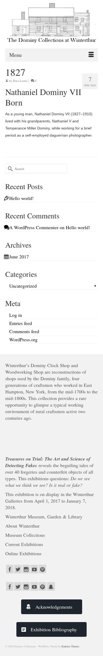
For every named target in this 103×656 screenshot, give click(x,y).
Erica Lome (20, 81)
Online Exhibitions (24, 553)
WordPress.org (23, 339)
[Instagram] (26, 569)
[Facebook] (9, 569)
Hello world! (21, 198)
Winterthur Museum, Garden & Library (43, 516)
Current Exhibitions (25, 544)
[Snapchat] (51, 586)
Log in (15, 315)
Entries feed (20, 323)
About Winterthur (22, 526)
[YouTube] (34, 569)
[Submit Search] (9, 168)
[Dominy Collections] (51, 23)
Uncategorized (23, 286)
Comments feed (24, 331)
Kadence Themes (70, 646)
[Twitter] (18, 569)
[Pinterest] (42, 569)
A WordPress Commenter (33, 227)
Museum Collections (25, 535)
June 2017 (19, 256)
